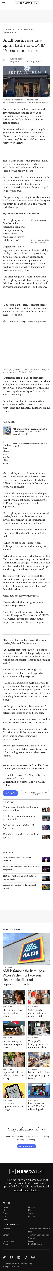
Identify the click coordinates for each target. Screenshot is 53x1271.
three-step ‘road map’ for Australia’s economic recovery (25, 139)
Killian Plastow (16, 59)
